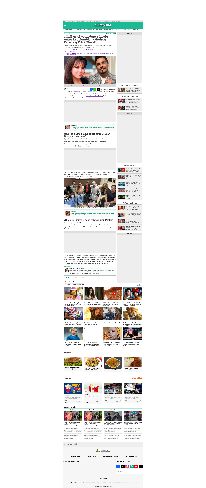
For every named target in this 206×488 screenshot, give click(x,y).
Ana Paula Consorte (97, 21)
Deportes (99, 29)
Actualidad (90, 29)
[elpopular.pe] (103, 27)
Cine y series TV (108, 29)
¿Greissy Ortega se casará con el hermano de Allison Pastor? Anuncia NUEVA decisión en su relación (92, 128)
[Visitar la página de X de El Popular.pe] (123, 466)
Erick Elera (82, 277)
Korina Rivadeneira (116, 21)
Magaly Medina (71, 21)
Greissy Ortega (77, 92)
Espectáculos (81, 29)
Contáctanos (91, 456)
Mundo (124, 29)
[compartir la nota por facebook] (91, 89)
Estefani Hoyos (70, 89)
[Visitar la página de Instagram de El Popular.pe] (127, 466)
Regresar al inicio (72, 444)
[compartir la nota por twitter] (98, 89)
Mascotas (88, 21)
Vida (130, 29)
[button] (65, 25)
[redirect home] (103, 451)
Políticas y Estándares (110, 456)
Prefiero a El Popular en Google (75, 282)
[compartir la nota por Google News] (108, 89)
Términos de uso (131, 456)
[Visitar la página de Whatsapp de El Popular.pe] (132, 466)
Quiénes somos (74, 456)
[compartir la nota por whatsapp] (94, 89)
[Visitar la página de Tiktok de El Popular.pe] (141, 466)
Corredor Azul (80, 21)
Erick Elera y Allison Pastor (94, 96)
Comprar (79, 401)
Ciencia (117, 29)
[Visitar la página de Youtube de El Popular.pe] (136, 466)
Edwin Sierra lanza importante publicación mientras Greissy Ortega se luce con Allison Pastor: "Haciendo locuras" (92, 214)
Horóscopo (107, 21)
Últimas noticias (69, 29)
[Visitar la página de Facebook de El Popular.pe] (118, 466)
